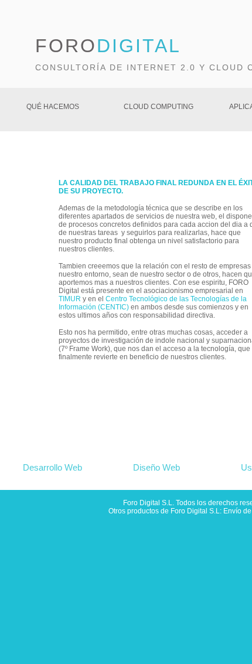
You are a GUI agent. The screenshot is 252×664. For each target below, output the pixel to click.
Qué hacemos (52, 107)
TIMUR (70, 299)
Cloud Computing (158, 107)
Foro (108, 45)
